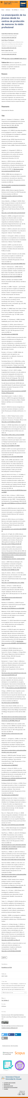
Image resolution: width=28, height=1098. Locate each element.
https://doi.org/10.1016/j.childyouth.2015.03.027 (13, 213)
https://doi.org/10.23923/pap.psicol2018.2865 (13, 608)
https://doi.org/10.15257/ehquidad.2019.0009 (13, 824)
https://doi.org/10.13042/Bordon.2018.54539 (13, 380)
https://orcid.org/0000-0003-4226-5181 (9, 48)
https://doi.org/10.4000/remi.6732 (13, 887)
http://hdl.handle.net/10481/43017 (10, 795)
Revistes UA (7, 1084)
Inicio (3, 9)
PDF (5, 957)
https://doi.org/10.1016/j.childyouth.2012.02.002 (13, 859)
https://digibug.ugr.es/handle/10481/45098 (12, 456)
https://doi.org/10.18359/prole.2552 (10, 569)
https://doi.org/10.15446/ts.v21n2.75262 (16, 367)
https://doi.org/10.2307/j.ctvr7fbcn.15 (11, 940)
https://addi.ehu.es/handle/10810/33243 (16, 688)
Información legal (8, 1086)
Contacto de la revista (9, 1082)
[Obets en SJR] (8, 1054)
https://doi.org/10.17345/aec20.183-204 (11, 544)
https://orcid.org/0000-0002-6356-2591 (9, 54)
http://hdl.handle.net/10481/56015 (10, 702)
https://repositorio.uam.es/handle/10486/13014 (13, 263)
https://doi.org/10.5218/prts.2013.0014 (11, 422)
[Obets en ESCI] (20, 1070)
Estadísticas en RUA (7, 967)
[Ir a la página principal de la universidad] (11, 1080)
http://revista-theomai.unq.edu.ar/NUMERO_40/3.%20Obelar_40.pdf (14, 643)
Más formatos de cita (8, 992)
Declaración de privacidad (10, 1087)
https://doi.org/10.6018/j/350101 (10, 127)
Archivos (8, 9)
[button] (5, 1034)
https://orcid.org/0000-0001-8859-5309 (9, 37)
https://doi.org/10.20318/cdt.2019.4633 (11, 951)
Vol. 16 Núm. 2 (15, 9)
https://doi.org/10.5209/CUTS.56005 (11, 445)
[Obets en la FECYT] (8, 1070)
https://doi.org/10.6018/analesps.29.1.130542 (13, 582)
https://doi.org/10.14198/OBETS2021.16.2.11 (15, 58)
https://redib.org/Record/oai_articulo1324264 (13, 434)
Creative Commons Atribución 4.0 (10, 1027)
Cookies (6, 1089)
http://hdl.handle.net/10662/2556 (10, 334)
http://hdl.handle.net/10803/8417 (10, 765)
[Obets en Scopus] (20, 1058)
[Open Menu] (1, 2)
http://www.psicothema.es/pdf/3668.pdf (12, 276)
